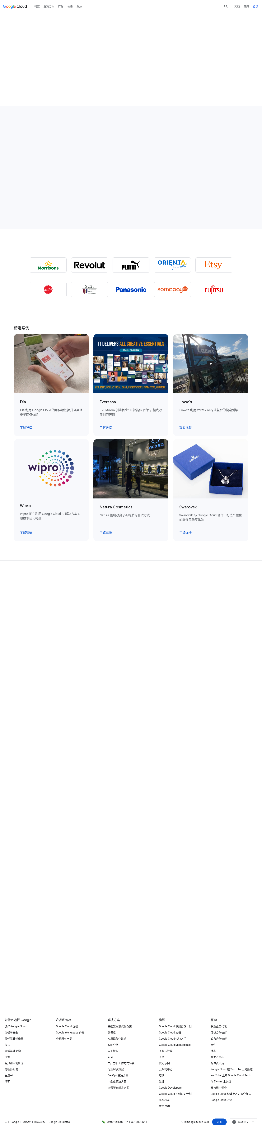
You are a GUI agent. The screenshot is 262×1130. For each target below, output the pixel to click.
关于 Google (12, 1121)
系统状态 (164, 1099)
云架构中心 (165, 1069)
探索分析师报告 (131, 990)
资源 (79, 6)
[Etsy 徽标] (213, 265)
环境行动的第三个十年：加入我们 (127, 1121)
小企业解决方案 (117, 1081)
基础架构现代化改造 (120, 1026)
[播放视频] (200, 66)
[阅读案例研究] (36, 178)
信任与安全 (11, 1032)
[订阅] (219, 1122)
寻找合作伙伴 (219, 1032)
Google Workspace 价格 (70, 1032)
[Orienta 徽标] (172, 265)
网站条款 (39, 1121)
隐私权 (27, 1121)
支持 (246, 6)
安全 (110, 1057)
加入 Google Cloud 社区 (209, 990)
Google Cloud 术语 (60, 1121)
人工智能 (113, 1050)
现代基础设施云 (14, 1038)
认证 (161, 1081)
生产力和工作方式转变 (121, 1063)
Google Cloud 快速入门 (172, 1038)
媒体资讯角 (217, 1063)
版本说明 (164, 1106)
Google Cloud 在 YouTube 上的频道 (232, 1069)
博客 (7, 1081)
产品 (60, 6)
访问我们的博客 (52, 990)
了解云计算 (165, 1050)
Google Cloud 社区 (221, 1099)
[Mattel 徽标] (48, 289)
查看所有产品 (64, 1038)
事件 (213, 1044)
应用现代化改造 (117, 1038)
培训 (161, 1075)
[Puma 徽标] (131, 265)
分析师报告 (11, 1069)
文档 (237, 6)
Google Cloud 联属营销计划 (175, 1026)
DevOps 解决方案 (118, 1075)
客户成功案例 (90, 67)
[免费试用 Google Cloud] (69, 79)
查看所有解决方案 (118, 1087)
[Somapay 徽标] (172, 289)
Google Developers (170, 1087)
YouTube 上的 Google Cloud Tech (230, 1075)
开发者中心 (217, 1057)
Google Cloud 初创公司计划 (175, 1093)
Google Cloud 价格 (67, 1026)
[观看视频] (145, 173)
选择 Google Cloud (15, 1026)
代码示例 (164, 1063)
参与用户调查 (219, 1087)
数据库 (112, 1032)
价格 (70, 6)
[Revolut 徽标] (89, 265)
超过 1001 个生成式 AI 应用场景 (41, 67)
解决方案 (49, 6)
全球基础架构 (13, 1050)
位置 (7, 1057)
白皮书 (9, 1075)
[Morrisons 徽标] (48, 265)
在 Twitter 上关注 (221, 1081)
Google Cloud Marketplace (175, 1044)
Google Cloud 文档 (170, 1032)
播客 (213, 1050)
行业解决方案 (116, 1069)
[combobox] (243, 1122)
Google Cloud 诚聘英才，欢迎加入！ (232, 1093)
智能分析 (113, 1044)
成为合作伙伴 (219, 1038)
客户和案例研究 (14, 1063)
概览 (37, 6)
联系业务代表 (219, 1026)
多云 (7, 1044)
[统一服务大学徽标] (89, 289)
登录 (255, 6)
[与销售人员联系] (29, 79)
